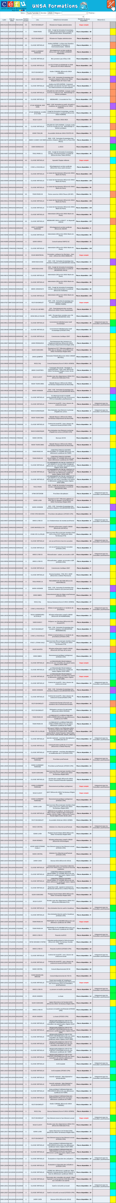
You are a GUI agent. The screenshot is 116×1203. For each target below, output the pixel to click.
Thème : (91, 13)
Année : (44, 13)
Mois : (23, 13)
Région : (58, 13)
